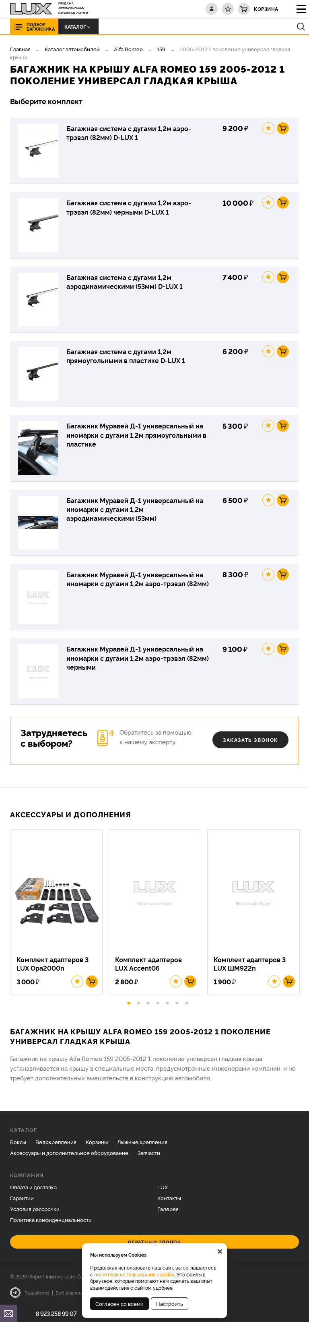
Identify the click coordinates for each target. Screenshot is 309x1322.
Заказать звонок (250, 739)
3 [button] (148, 1002)
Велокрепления (55, 1141)
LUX (162, 1186)
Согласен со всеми (119, 1303)
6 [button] (177, 1002)
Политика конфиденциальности (51, 1219)
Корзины (97, 1141)
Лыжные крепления (142, 1141)
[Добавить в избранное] (268, 128)
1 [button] (129, 1002)
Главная (20, 48)
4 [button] (158, 1002)
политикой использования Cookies (134, 1274)
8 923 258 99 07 (56, 1313)
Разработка (37, 1292)
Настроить (169, 1303)
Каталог (75, 26)
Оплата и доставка (33, 1186)
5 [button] (167, 1002)
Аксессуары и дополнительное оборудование (69, 1152)
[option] (59, 912)
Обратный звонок (154, 1242)
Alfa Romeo (128, 48)
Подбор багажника (41, 26)
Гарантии (22, 1197)
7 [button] (187, 1002)
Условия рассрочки (35, 1208)
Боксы (18, 1141)
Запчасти (149, 1152)
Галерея (168, 1208)
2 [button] (138, 1002)
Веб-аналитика (72, 1292)
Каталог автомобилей (72, 48)
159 (161, 48)
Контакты (169, 1197)
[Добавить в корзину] (283, 128)
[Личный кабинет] (212, 9)
